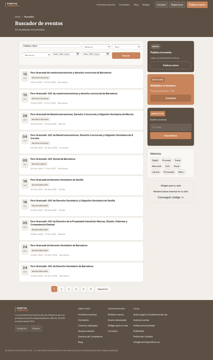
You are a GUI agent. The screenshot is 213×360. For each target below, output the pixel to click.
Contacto (112, 331)
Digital (155, 160)
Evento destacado (117, 320)
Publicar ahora (171, 65)
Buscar (126, 55)
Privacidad (169, 172)
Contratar (171, 98)
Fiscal (176, 166)
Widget (146, 4)
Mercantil (156, 166)
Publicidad (138, 331)
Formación (124, 4)
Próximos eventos (106, 4)
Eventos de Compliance (90, 336)
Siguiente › (103, 289)
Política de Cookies (143, 336)
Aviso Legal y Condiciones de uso (150, 314)
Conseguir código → (171, 197)
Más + (181, 172)
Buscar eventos (86, 331)
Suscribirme (170, 135)
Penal (177, 160)
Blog (136, 4)
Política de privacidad (144, 325)
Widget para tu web (118, 325)
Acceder (161, 4)
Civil (167, 166)
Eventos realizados (88, 325)
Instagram (22, 328)
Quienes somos (141, 320)
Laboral (155, 172)
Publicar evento (197, 4)
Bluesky (36, 328)
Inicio (17, 16)
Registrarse (177, 4)
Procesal (166, 160)
